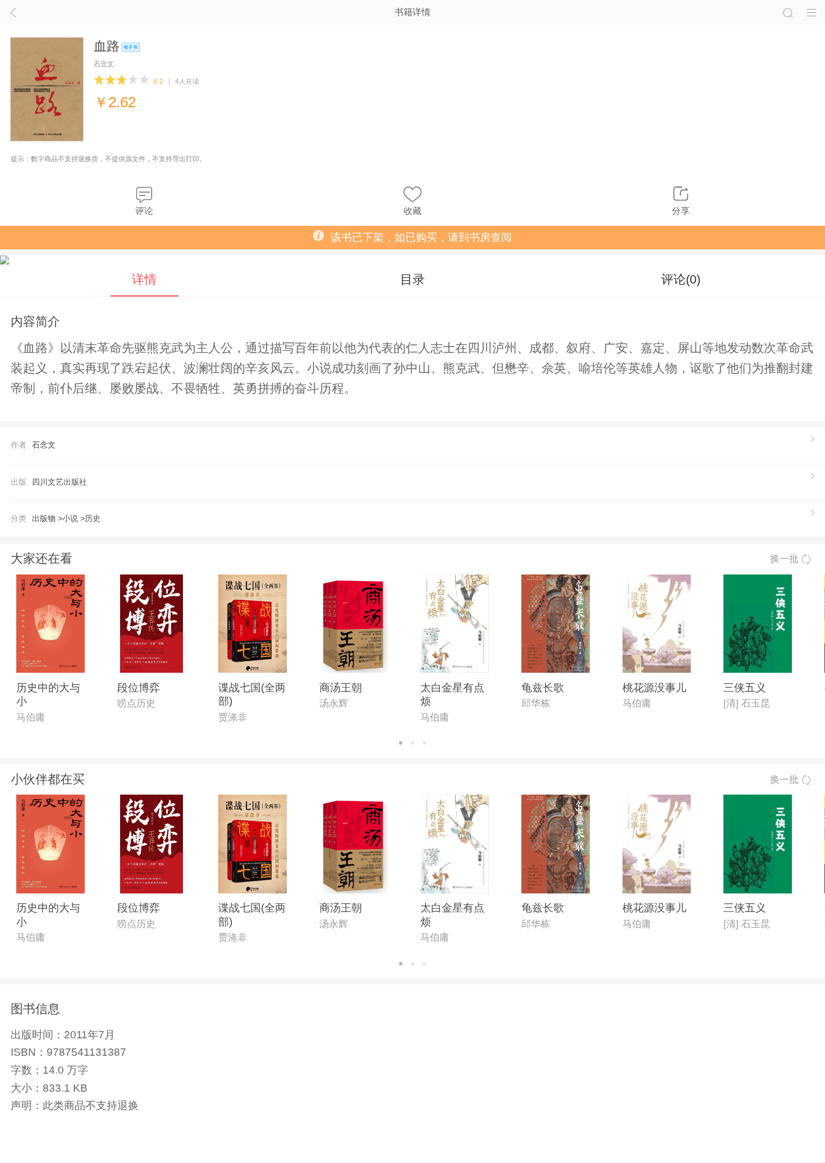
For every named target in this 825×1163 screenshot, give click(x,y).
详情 (144, 279)
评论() (680, 279)
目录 (412, 279)
